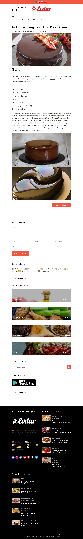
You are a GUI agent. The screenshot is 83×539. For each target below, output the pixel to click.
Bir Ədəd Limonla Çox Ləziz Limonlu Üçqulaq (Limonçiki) (61, 422)
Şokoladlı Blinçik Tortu (28, 503)
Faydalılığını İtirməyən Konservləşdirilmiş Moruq (60, 451)
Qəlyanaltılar (25, 509)
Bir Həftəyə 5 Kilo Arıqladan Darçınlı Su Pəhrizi (30, 524)
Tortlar (44, 31)
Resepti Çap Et (62, 205)
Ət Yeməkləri (19, 269)
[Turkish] (45, 2)
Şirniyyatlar (38, 31)
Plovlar (64, 438)
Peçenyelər (63, 416)
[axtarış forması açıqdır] (69, 9)
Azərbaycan (15, 430)
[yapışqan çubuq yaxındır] (81, 2)
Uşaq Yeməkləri (26, 511)
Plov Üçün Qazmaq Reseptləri (27, 482)
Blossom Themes (34, 536)
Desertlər (55, 416)
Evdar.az (52, 79)
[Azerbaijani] (36, 2)
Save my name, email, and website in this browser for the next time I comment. (35, 247)
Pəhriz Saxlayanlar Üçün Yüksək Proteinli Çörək (59, 466)
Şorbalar (61, 269)
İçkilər (23, 521)
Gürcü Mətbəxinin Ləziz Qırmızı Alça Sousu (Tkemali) (61, 431)
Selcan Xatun (22, 31)
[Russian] (42, 2)
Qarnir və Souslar (57, 428)
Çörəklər (54, 458)
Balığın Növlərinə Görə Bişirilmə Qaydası (28, 492)
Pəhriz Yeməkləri (57, 460)
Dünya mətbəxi (27, 430)
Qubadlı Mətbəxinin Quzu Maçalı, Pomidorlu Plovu (60, 441)
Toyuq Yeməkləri (49, 269)
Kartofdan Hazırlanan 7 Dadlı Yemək (29, 514)
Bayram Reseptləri (27, 498)
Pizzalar (23, 271)
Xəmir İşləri (33, 271)
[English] (39, 2)
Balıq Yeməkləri (34, 269)
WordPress (43, 536)
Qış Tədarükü (56, 448)
